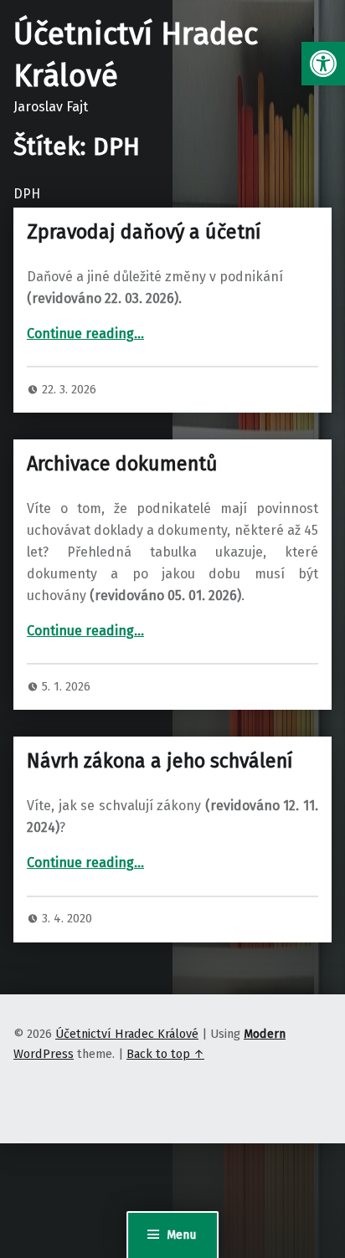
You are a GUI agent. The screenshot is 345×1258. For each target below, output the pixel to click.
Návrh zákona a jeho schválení (160, 761)
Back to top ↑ (165, 1053)
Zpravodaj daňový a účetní (144, 232)
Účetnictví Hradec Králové (126, 1033)
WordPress (43, 1053)
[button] (323, 63)
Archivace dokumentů (122, 463)
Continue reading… (85, 333)
